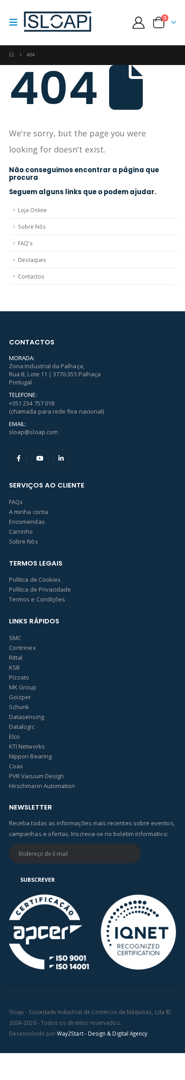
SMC (15, 638)
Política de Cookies (35, 579)
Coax (16, 766)
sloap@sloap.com (33, 432)
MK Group (23, 687)
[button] (16, 22)
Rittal (15, 657)
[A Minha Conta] (139, 23)
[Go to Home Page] (11, 55)
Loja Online (32, 209)
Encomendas (27, 522)
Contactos (31, 276)
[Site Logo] (57, 22)
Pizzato (19, 677)
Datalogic (22, 727)
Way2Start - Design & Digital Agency (102, 1033)
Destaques (32, 259)
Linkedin (61, 458)
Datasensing (26, 717)
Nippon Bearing (30, 756)
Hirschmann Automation (42, 786)
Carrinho (21, 531)
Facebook (19, 458)
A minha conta (28, 512)
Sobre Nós (32, 226)
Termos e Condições (37, 599)
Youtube (40, 458)
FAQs (16, 502)
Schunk (19, 707)
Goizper (20, 697)
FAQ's (25, 243)
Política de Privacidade (40, 589)
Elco (14, 736)
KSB (14, 667)
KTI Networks (27, 746)
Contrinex (22, 648)
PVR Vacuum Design (36, 776)
